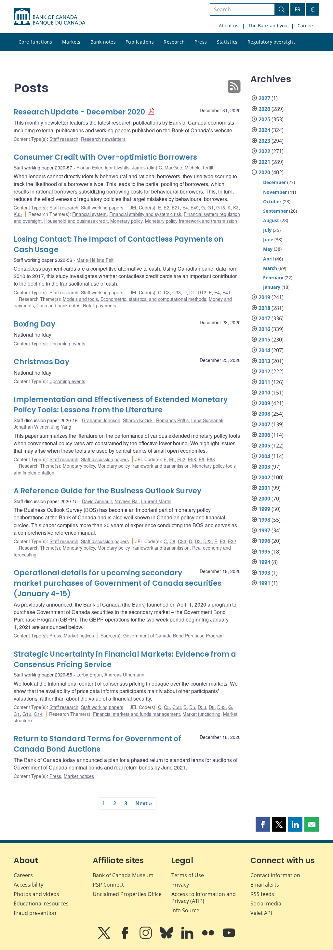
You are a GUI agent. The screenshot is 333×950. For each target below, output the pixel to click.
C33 (176, 292)
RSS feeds (262, 894)
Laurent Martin (156, 501)
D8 (212, 707)
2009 (264, 403)
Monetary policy (126, 221)
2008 (264, 413)
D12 (202, 292)
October (272, 201)
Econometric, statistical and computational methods (153, 299)
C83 (182, 541)
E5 (172, 459)
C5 (167, 707)
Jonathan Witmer (31, 426)
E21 (176, 207)
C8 (172, 541)
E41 (226, 292)
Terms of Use (187, 875)
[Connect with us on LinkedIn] (188, 937)
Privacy (180, 884)
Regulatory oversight (271, 42)
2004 (264, 456)
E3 (222, 541)
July (267, 230)
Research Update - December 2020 (79, 112)
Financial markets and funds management (136, 714)
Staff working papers (102, 207)
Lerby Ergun (89, 674)
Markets (71, 42)
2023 (264, 140)
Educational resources (41, 903)
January (271, 287)
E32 (232, 541)
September (275, 211)
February (273, 277)
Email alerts (264, 884)
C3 (167, 292)
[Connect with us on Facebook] (125, 937)
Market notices (79, 635)
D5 (192, 707)
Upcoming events (67, 343)
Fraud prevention (35, 913)
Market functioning (201, 714)
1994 (264, 562)
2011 (264, 382)
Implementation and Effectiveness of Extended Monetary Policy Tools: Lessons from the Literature (121, 405)
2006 (264, 434)
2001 (264, 487)
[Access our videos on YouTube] (229, 937)
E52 (181, 459)
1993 (264, 572)
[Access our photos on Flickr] (208, 937)
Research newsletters (103, 139)
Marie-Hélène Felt (94, 260)
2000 (264, 498)
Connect (108, 884)
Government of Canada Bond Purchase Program (173, 635)
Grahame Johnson (101, 420)
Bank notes (103, 42)
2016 (264, 329)
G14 (38, 714)
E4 (185, 207)
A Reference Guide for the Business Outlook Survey (107, 491)
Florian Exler (89, 167)
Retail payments (99, 305)
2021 (264, 162)
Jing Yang (61, 426)
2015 (264, 339)
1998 (264, 519)
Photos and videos (36, 894)
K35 (18, 214)
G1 (210, 207)
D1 (192, 292)
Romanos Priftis (172, 420)
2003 (264, 466)
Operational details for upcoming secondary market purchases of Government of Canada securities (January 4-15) (117, 583)
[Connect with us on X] (104, 937)
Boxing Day (34, 324)
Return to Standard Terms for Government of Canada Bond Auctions (97, 744)
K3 (236, 207)
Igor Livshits (117, 167)
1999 (264, 509)
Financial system (89, 214)
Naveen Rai (126, 501)
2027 (264, 98)
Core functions (35, 42)
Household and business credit (76, 221)
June (268, 239)
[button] (263, 824)
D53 (202, 707)
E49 (195, 207)
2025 (264, 119)
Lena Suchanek (207, 420)
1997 (264, 530)
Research (174, 42)
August (271, 220)
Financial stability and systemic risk (145, 214)
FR (297, 9)
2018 (264, 308)
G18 (220, 207)
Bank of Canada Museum (123, 875)
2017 (264, 318)
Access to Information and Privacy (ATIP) (203, 897)
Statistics (227, 42)
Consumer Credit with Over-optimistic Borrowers (105, 157)
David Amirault (97, 501)
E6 (201, 459)
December (274, 182)
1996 (264, 540)
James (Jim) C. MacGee (157, 167)
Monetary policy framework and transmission (191, 221)
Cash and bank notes (58, 305)
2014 (264, 350)
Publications (140, 42)
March (270, 268)
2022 (264, 151)
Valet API (261, 913)
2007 (264, 424)
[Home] (49, 16)
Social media (265, 903)
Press (200, 42)
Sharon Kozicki (138, 420)
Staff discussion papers (105, 459)
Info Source (185, 910)
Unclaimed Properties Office (127, 894)
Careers (306, 25)
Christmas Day (41, 362)
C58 (176, 707)
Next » (143, 803)
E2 (166, 207)
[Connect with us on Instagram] (146, 937)
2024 (264, 130)
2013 (264, 361)
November (275, 192)
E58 (192, 459)
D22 (207, 541)
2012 (264, 371)
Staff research (63, 139)
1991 (264, 583)
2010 (264, 392)
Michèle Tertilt (199, 167)
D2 (198, 541)
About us (228, 25)
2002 (264, 477)
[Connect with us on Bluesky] (167, 937)
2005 (264, 445)
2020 (264, 172)
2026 (264, 109)
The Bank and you (267, 25)
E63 (211, 459)
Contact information (275, 875)
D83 (221, 707)
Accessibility (28, 884)
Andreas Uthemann (124, 674)
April (268, 259)
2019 (264, 297)
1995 (264, 551)
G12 (26, 714)
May (268, 249)
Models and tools (80, 299)
